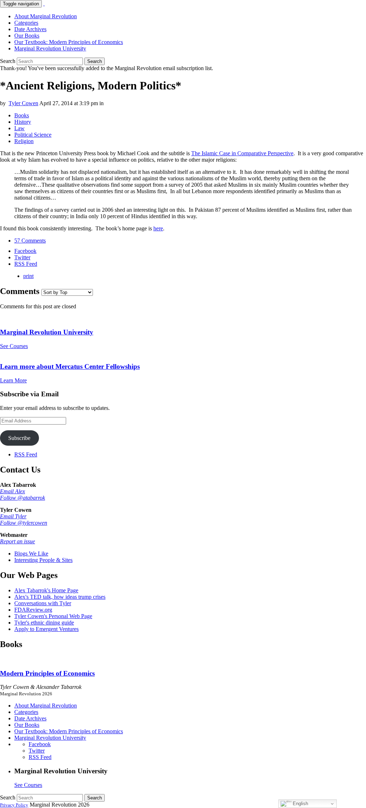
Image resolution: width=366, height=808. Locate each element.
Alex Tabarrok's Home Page (46, 590)
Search (7, 61)
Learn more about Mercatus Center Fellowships (70, 366)
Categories (26, 23)
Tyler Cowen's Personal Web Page (53, 616)
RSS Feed (25, 454)
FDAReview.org (33, 610)
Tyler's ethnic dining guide (44, 623)
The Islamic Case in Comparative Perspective (242, 153)
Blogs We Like (31, 553)
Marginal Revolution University (50, 48)
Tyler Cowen (23, 103)
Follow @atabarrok (22, 498)
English (299, 803)
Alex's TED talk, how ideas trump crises (59, 597)
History (22, 122)
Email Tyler (13, 516)
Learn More (13, 380)
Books (21, 115)
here (158, 228)
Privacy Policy (14, 805)
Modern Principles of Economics (47, 673)
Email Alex (12, 491)
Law (19, 128)
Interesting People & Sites (43, 560)
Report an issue (17, 541)
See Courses (14, 346)
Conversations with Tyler (42, 603)
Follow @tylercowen (23, 523)
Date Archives (30, 29)
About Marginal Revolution (45, 16)
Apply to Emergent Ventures (46, 629)
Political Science (32, 135)
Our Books (26, 36)
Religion (24, 141)
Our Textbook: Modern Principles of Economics (68, 42)
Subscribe (19, 438)
